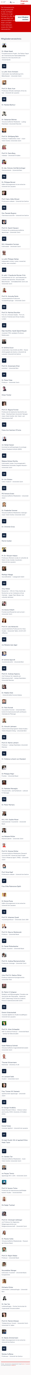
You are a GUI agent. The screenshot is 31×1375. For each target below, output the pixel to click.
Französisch (27, 1364)
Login (23, 3)
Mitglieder (24, 1)
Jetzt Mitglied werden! (23, 18)
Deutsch (23, 1364)
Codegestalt (13, 1365)
